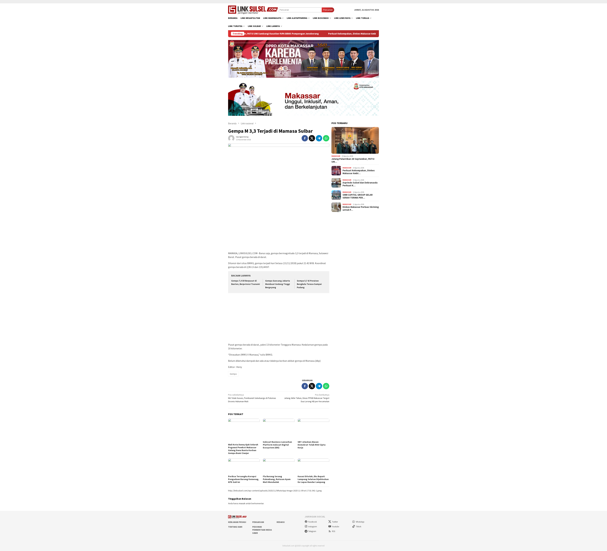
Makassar (335, 156)
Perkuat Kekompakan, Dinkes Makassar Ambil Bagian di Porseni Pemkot (335, 33)
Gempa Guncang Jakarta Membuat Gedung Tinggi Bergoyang (277, 284)
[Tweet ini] (312, 138)
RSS (333, 531)
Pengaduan (258, 522)
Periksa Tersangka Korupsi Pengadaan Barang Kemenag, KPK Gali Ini (243, 479)
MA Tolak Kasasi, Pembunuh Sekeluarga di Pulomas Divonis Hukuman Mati (252, 398)
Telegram (312, 531)
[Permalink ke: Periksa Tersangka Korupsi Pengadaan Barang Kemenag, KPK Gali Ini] (244, 466)
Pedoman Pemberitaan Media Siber (262, 530)
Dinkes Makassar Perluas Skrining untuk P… (361, 208)
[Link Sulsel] (253, 9)
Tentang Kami (235, 527)
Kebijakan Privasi (237, 522)
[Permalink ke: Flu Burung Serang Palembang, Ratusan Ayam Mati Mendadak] (278, 466)
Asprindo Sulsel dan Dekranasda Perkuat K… (360, 184)
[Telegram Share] (319, 138)
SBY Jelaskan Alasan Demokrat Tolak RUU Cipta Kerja (311, 444)
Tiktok (358, 526)
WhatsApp (360, 521)
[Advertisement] (278, 227)
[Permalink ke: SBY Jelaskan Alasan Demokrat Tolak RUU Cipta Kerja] (313, 429)
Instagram (312, 526)
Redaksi (281, 522)
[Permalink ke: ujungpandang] (231, 138)
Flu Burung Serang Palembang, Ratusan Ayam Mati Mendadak (277, 479)
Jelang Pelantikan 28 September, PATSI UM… (352, 160)
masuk (242, 503)
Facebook (312, 521)
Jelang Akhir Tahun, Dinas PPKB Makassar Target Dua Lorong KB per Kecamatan (306, 398)
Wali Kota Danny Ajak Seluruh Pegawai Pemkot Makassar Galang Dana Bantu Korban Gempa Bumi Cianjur (243, 449)
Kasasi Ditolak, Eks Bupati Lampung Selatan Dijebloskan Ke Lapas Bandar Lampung (313, 479)
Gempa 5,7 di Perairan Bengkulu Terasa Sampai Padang (309, 284)
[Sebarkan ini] (305, 138)
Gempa (233, 373)
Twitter (335, 521)
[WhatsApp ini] (326, 138)
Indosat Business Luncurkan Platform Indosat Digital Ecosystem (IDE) (277, 444)
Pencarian (328, 9)
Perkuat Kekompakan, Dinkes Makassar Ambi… (359, 172)
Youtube (335, 526)
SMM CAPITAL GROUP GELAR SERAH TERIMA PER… (358, 196)
